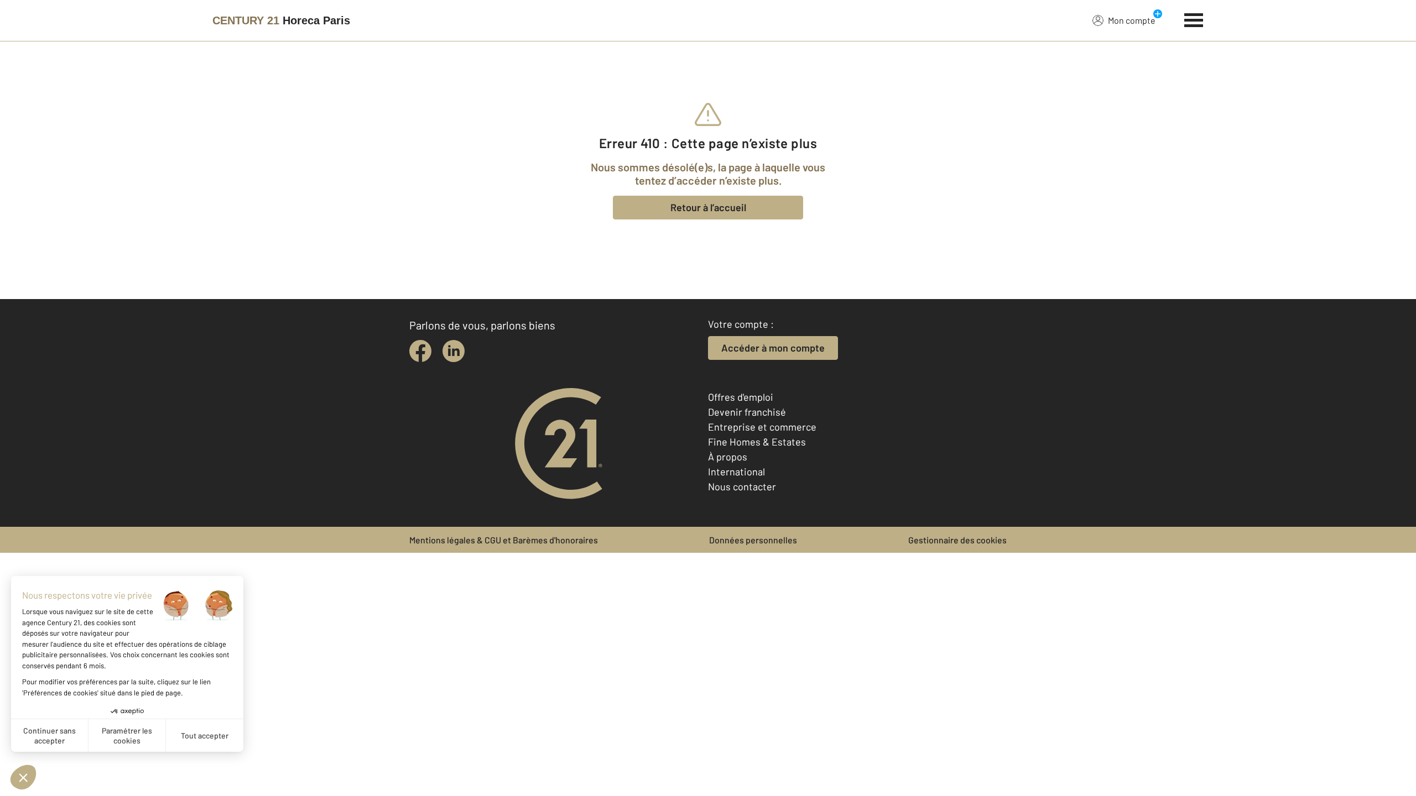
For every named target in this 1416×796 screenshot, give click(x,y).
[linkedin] (453, 351)
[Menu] (1194, 19)
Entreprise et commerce (762, 427)
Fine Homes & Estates (757, 442)
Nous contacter (742, 486)
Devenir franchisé (747, 412)
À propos (727, 457)
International (736, 471)
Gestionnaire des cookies (957, 540)
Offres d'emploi (740, 397)
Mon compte (1131, 20)
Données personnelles (753, 540)
